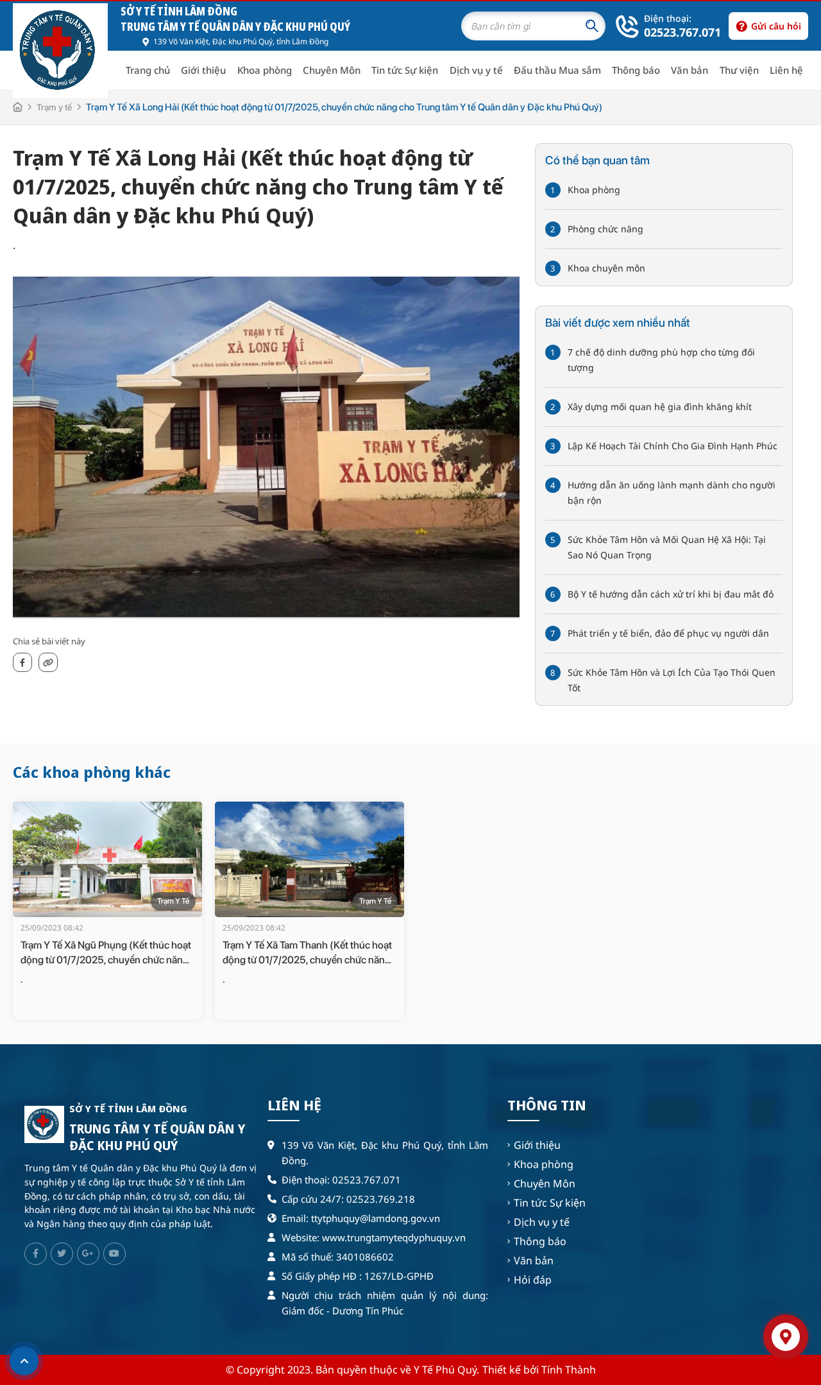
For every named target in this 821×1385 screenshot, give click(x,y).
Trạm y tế (54, 107)
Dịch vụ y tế (476, 70)
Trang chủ (148, 70)
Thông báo (636, 70)
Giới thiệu (203, 70)
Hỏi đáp (533, 1280)
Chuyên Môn (331, 70)
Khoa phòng (264, 70)
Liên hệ (786, 70)
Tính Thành (568, 1370)
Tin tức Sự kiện (404, 70)
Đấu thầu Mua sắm (557, 70)
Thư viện (739, 70)
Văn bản (689, 70)
